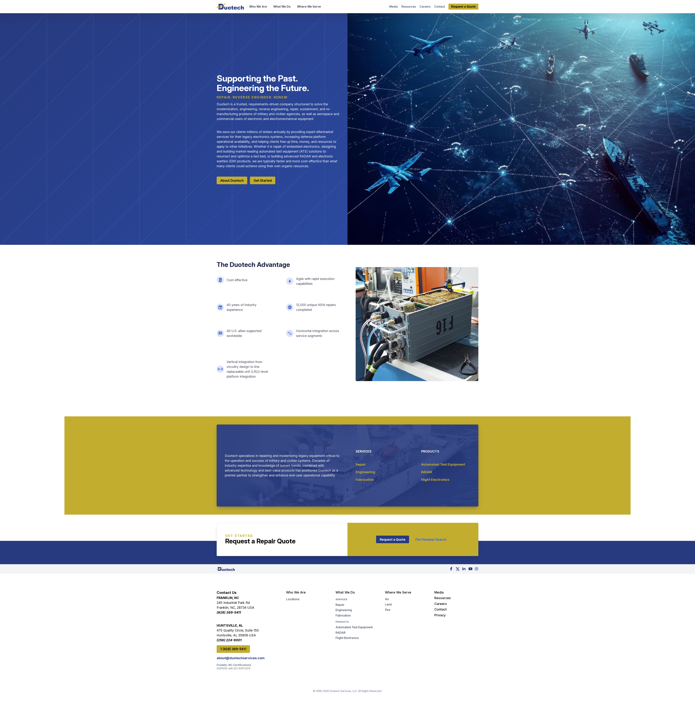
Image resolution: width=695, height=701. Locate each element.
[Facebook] (451, 569)
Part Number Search (430, 539)
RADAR (426, 472)
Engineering (365, 472)
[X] (457, 569)
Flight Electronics (435, 480)
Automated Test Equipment (443, 464)
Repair (361, 464)
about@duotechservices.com (241, 658)
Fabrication (365, 480)
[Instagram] (476, 569)
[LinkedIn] (464, 569)
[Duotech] (230, 7)
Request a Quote (392, 539)
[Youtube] (470, 569)
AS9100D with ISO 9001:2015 (233, 668)
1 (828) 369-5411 (233, 649)
